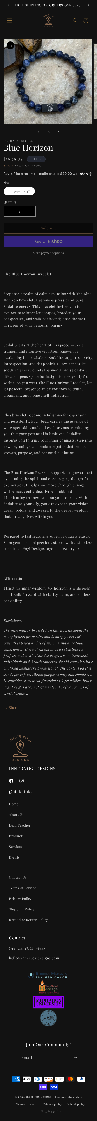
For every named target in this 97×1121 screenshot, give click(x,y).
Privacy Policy (20, 898)
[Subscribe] (75, 1057)
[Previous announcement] (9, 5)
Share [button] (13, 707)
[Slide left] (38, 132)
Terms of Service (22, 888)
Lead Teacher (20, 825)
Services (15, 846)
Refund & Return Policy (28, 919)
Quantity (10, 202)
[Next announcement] (88, 5)
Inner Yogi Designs (38, 1096)
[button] (9, 20)
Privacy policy (52, 1104)
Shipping (9, 165)
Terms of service (27, 1104)
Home (13, 804)
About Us (16, 814)
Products (16, 836)
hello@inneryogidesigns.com (34, 958)
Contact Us (18, 877)
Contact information (68, 1097)
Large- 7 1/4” (22, 192)
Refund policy (76, 1104)
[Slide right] (59, 132)
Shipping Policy (21, 909)
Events (14, 857)
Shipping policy (51, 1111)
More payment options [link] (48, 253)
